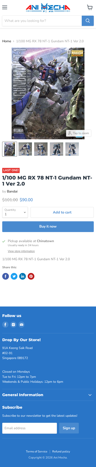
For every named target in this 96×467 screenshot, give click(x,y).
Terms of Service (36, 452)
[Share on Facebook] (5, 276)
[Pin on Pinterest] (31, 276)
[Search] (88, 21)
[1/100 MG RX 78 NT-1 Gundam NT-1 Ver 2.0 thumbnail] (9, 149)
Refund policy (61, 452)
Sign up (69, 428)
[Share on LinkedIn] (22, 276)
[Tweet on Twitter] (14, 276)
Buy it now (48, 226)
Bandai (12, 191)
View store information (21, 251)
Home (6, 41)
